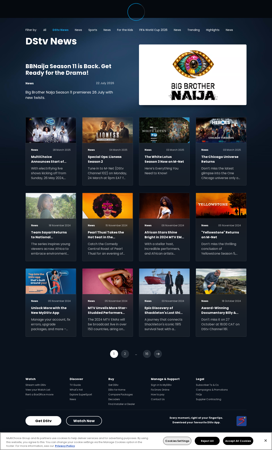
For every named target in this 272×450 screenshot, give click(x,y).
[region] (136, 441)
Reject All (207, 441)
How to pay (157, 394)
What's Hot (76, 389)
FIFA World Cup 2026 (153, 30)
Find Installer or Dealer (121, 404)
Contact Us (158, 399)
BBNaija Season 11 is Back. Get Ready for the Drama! (68, 69)
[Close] (265, 440)
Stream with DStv (35, 385)
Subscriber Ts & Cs (207, 385)
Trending (193, 30)
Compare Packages (120, 394)
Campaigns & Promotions (212, 389)
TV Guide (75, 385)
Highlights (212, 30)
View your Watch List (37, 389)
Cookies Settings (177, 441)
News (78, 30)
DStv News (60, 30)
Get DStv (113, 385)
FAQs (199, 394)
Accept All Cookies (238, 441)
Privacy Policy (65, 446)
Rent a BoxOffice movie (39, 394)
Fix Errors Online (160, 389)
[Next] (158, 354)
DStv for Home (116, 389)
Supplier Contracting (208, 399)
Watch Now (84, 420)
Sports (92, 30)
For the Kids (125, 30)
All (44, 30)
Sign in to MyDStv (161, 385)
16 (146, 354)
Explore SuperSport (81, 394)
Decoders (114, 399)
